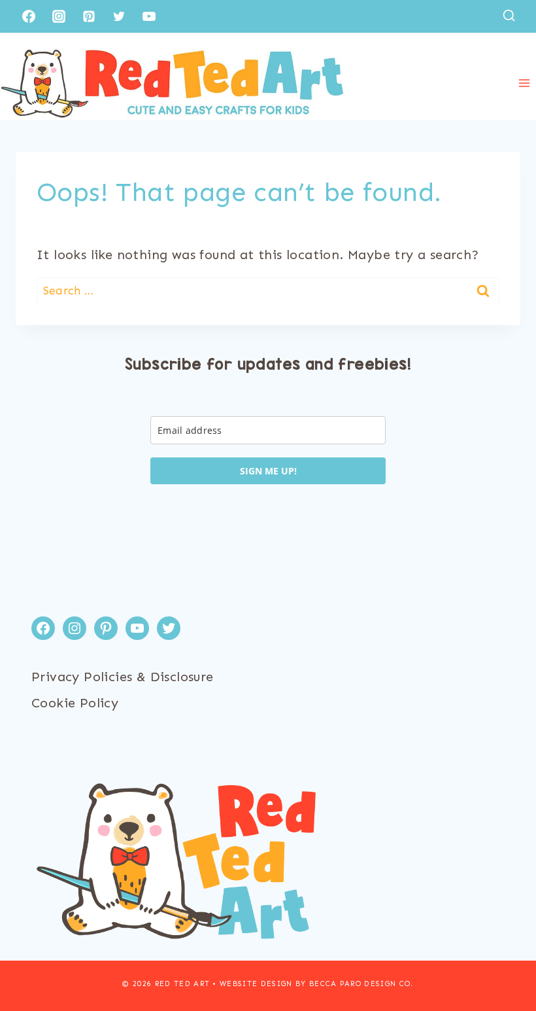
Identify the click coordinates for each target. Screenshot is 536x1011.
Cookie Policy (74, 703)
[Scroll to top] (503, 959)
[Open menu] (524, 83)
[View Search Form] (508, 16)
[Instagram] (59, 16)
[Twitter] (119, 16)
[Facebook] (29, 16)
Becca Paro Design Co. (361, 984)
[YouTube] (149, 16)
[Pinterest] (89, 16)
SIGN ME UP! (268, 471)
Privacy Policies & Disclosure (122, 676)
